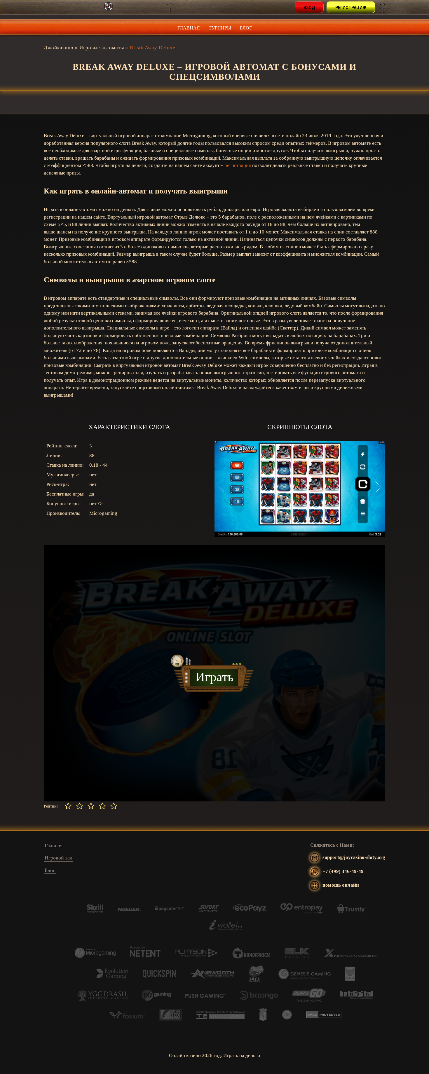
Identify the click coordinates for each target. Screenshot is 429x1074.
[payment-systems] (95, 911)
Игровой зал (58, 858)
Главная (188, 27)
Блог (246, 27)
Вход (309, 7)
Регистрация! (350, 7)
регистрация (237, 165)
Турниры (220, 27)
